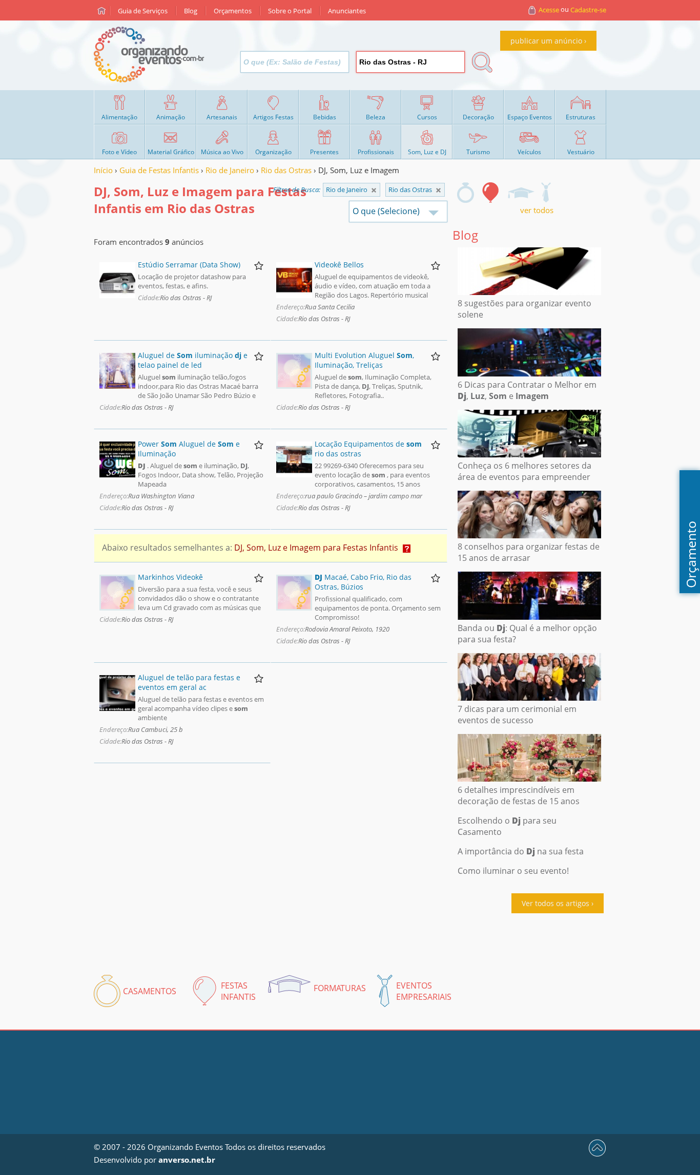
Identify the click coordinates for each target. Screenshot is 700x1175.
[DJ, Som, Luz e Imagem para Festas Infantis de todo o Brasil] (373, 190)
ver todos (536, 210)
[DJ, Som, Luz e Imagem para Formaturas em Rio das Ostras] (520, 192)
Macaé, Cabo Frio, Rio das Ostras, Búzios (363, 582)
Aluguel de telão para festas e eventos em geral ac (189, 682)
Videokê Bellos (339, 264)
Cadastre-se (588, 9)
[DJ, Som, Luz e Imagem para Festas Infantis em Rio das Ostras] (491, 192)
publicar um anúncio (546, 41)
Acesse (549, 9)
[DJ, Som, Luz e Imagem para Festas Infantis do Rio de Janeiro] (438, 190)
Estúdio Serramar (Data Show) (189, 264)
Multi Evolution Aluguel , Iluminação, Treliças (364, 360)
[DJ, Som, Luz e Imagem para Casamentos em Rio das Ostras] (465, 192)
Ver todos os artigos (555, 903)
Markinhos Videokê (170, 577)
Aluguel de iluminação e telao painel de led (193, 360)
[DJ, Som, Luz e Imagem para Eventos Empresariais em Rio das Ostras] (545, 192)
